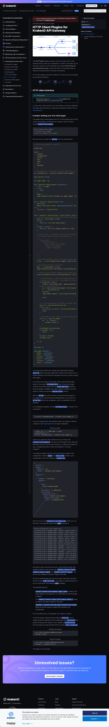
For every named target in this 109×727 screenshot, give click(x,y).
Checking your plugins (11, 69)
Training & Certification (79, 705)
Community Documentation (10, 10)
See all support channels (54, 676)
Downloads (80, 5)
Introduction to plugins (11, 64)
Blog (56, 702)
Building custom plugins (11, 67)
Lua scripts (8, 82)
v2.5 (69, 10)
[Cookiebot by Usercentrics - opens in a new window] (11, 723)
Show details (26, 723)
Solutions (47, 5)
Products (38, 5)
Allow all (94, 713)
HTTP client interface (88, 34)
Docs (72, 5)
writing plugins (54, 99)
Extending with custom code (26, 10)
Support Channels (77, 702)
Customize (94, 718)
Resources (57, 5)
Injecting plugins (9, 72)
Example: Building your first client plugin (93, 37)
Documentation (76, 708)
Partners (66, 5)
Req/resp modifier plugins (12, 79)
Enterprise (41, 705)
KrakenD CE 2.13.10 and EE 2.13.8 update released (55, 1)
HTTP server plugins (11, 74)
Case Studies (59, 708)
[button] (16, 22)
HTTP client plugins (41, 10)
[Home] (9, 5)
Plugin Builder (47, 424)
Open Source (42, 702)
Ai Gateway (41, 708)
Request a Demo (91, 5)
